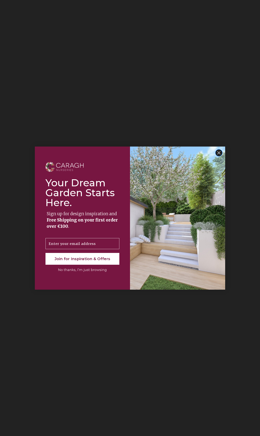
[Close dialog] (218, 152)
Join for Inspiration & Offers (82, 259)
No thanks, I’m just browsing (82, 270)
